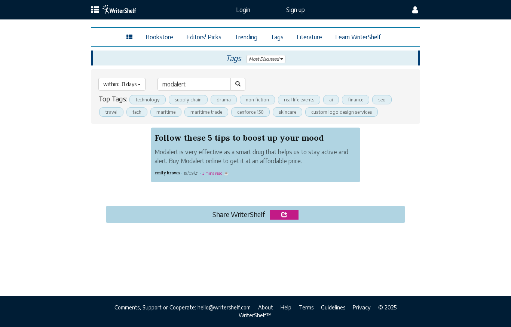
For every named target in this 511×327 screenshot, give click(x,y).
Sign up (295, 9)
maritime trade (206, 112)
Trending (246, 37)
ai (331, 100)
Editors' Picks (203, 37)
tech (136, 112)
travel (111, 112)
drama (224, 100)
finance (355, 100)
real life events (299, 100)
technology (147, 100)
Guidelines (333, 307)
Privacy (362, 307)
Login (243, 9)
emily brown (167, 172)
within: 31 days (120, 84)
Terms (306, 307)
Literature (309, 37)
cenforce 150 (250, 112)
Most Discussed (264, 59)
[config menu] (415, 9)
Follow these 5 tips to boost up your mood (239, 137)
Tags (277, 37)
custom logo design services (341, 112)
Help (286, 307)
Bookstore (159, 37)
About (265, 307)
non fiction (257, 100)
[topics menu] (95, 10)
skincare (287, 112)
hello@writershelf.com (224, 307)
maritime (165, 112)
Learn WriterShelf (358, 37)
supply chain (188, 100)
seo (382, 100)
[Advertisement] (255, 257)
